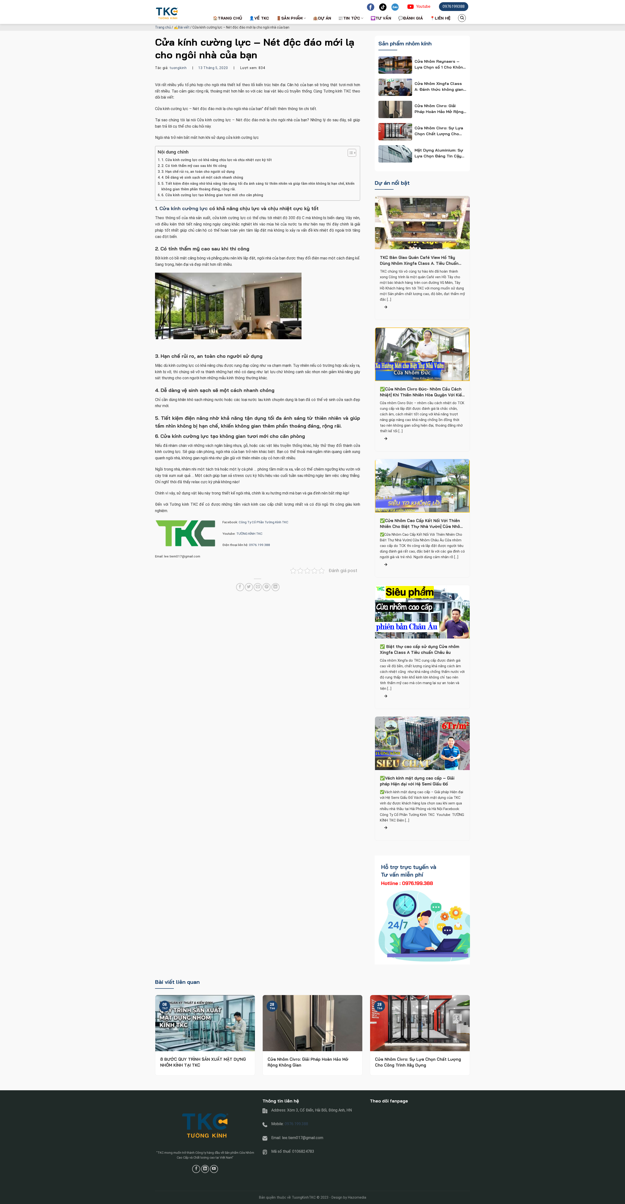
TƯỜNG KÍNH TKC (249, 533)
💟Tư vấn (381, 18)
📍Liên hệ (440, 18)
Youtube (423, 6)
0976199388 (454, 6)
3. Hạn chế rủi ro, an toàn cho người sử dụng (198, 172)
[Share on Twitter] (249, 587)
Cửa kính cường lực (183, 208)
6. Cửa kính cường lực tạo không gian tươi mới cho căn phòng (212, 195)
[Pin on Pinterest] (266, 587)
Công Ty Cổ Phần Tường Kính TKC (264, 522)
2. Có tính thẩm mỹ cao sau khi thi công (194, 166)
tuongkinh (178, 68)
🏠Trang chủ (227, 18)
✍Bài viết (181, 27)
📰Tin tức (349, 18)
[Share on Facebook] (240, 587)
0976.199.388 (259, 545)
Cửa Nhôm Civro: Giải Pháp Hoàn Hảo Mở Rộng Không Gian (308, 1062)
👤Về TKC (259, 18)
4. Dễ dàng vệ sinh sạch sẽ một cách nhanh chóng (202, 177)
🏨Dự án (322, 18)
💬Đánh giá (410, 18)
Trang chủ (163, 27)
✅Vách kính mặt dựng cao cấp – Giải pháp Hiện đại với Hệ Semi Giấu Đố (417, 781)
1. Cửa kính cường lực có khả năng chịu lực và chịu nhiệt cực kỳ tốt (216, 160)
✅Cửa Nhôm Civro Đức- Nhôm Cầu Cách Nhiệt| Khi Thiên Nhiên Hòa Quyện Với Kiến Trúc (422, 392)
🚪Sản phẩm (289, 18)
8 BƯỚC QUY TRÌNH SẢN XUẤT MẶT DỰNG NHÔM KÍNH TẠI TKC (203, 1062)
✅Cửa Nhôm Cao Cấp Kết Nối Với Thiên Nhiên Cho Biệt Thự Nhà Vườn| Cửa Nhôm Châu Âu (421, 524)
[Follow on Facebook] (196, 1169)
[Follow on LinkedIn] (205, 1169)
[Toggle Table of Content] (349, 153)
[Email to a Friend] (258, 587)
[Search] (462, 18)
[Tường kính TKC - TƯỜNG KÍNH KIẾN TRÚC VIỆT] (179, 12)
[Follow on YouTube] (214, 1169)
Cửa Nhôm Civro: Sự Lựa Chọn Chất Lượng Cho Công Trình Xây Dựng (418, 1062)
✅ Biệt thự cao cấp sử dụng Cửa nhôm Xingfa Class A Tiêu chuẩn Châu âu (419, 649)
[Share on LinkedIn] (275, 587)
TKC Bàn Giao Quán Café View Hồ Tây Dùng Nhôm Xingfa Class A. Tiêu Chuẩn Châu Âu (419, 260)
